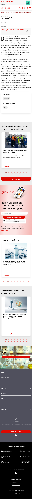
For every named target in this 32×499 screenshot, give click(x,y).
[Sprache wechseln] (25, 8)
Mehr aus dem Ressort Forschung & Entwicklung (16, 179)
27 (23, 341)
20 (19, 173)
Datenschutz (22, 494)
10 (20, 172)
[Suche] (20, 8)
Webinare (3, 393)
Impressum (9, 494)
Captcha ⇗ (22, 222)
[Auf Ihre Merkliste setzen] (27, 8)
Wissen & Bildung (6, 404)
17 (15, 173)
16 (13, 173)
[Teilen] (22, 8)
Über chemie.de (16, 485)
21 (14, 341)
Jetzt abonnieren (16, 431)
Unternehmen (5, 377)
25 (20, 341)
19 (18, 173)
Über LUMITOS (15, 482)
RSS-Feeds (4, 409)
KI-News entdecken (16, 357)
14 (26, 172)
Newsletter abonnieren (14, 217)
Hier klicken (16, 221)
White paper (4, 388)
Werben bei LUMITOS (15, 479)
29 (26, 341)
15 (12, 173)
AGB (16, 494)
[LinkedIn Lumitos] (16, 473)
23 (17, 341)
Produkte (3, 383)
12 (23, 172)
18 (16, 173)
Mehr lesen (4, 230)
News (2, 372)
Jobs (2, 398)
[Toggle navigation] (30, 8)
